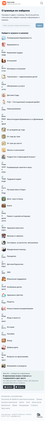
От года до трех (13, 136)
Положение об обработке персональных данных (18, 399)
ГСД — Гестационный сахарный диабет (23, 102)
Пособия (10, 334)
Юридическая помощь (16, 249)
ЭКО (8, 272)
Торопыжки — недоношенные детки (22, 77)
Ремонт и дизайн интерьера (18, 216)
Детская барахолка (15, 264)
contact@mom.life (15, 416)
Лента (28, 402)
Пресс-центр (5, 408)
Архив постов (36, 402)
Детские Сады (13, 95)
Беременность (13, 45)
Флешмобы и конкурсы (17, 366)
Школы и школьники (15, 150)
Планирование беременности (19, 38)
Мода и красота (13, 318)
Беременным (5, 405)
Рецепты (10, 302)
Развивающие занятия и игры (19, 167)
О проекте (34, 405)
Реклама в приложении (9, 402)
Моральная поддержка (16, 279)
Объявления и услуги (16, 86)
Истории (10, 327)
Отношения (12, 61)
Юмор (9, 341)
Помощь (39, 399)
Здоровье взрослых (15, 228)
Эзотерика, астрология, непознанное (22, 243)
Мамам (14, 405)
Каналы (21, 402)
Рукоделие (11, 256)
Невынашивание (14, 109)
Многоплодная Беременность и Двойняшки (25, 119)
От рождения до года (16, 130)
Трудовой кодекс (14, 179)
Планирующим (24, 405)
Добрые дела (12, 347)
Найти (39, 25)
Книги (9, 206)
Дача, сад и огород (15, 199)
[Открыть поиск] (41, 3)
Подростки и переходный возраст (21, 157)
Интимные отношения (16, 69)
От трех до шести (14, 143)
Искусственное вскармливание (20, 308)
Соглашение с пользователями (11, 396)
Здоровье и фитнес (15, 295)
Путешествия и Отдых (16, 190)
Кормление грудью (15, 53)
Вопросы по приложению (17, 357)
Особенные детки (14, 287)
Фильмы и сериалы (15, 236)
